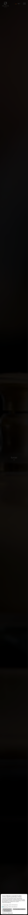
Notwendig (10, 905)
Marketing (10, 906)
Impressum (4, 912)
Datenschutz (10, 912)
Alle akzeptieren (7, 910)
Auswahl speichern (7, 909)
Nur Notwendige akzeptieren (19, 909)
